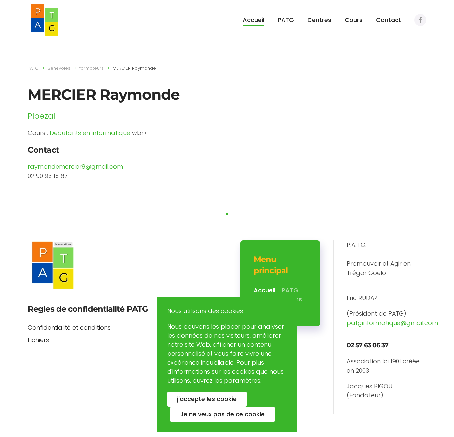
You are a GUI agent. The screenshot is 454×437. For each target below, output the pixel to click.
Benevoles (59, 68)
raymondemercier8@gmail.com (75, 166)
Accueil (253, 20)
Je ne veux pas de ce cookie (222, 414)
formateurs (91, 68)
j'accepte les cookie (207, 399)
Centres (319, 20)
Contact (388, 20)
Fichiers (38, 340)
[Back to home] (44, 20)
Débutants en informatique (90, 133)
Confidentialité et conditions (69, 327)
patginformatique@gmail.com (392, 323)
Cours (354, 20)
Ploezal (41, 115)
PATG (286, 20)
